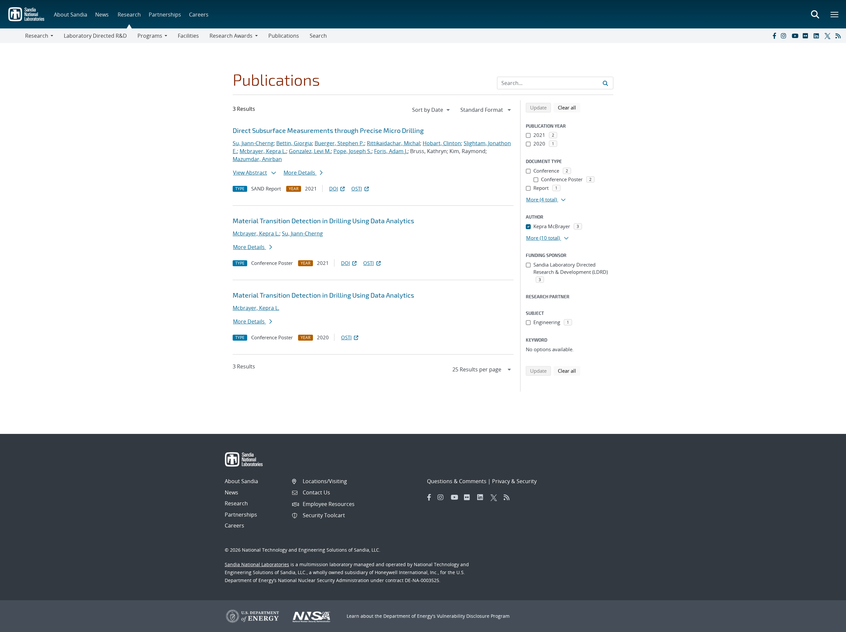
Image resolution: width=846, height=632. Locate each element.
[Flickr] (807, 36)
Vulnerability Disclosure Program (473, 616)
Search (318, 35)
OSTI (356, 188)
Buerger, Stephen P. (339, 143)
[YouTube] (796, 36)
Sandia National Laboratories (257, 564)
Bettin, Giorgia (294, 143)
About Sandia (70, 14)
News (102, 14)
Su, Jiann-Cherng (253, 143)
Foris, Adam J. (390, 151)
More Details (300, 172)
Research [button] (36, 35)
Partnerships (165, 14)
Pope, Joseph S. (352, 151)
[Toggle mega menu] (834, 14)
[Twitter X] (828, 36)
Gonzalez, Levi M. (310, 151)
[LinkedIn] (818, 36)
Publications (283, 35)
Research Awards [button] (231, 35)
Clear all (569, 107)
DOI (333, 188)
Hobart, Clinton (442, 143)
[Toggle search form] (815, 14)
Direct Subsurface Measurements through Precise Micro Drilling (328, 130)
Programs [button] (149, 35)
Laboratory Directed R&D (95, 35)
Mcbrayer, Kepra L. (263, 151)
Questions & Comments (456, 481)
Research (129, 14)
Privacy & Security (514, 481)
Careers (199, 14)
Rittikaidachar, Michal (393, 143)
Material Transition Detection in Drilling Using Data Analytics (323, 221)
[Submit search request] (605, 83)
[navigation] (431, 109)
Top (826, 624)
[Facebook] (774, 36)
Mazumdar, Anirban (257, 159)
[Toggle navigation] (12, 35)
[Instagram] (785, 36)
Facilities (188, 35)
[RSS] (839, 36)
